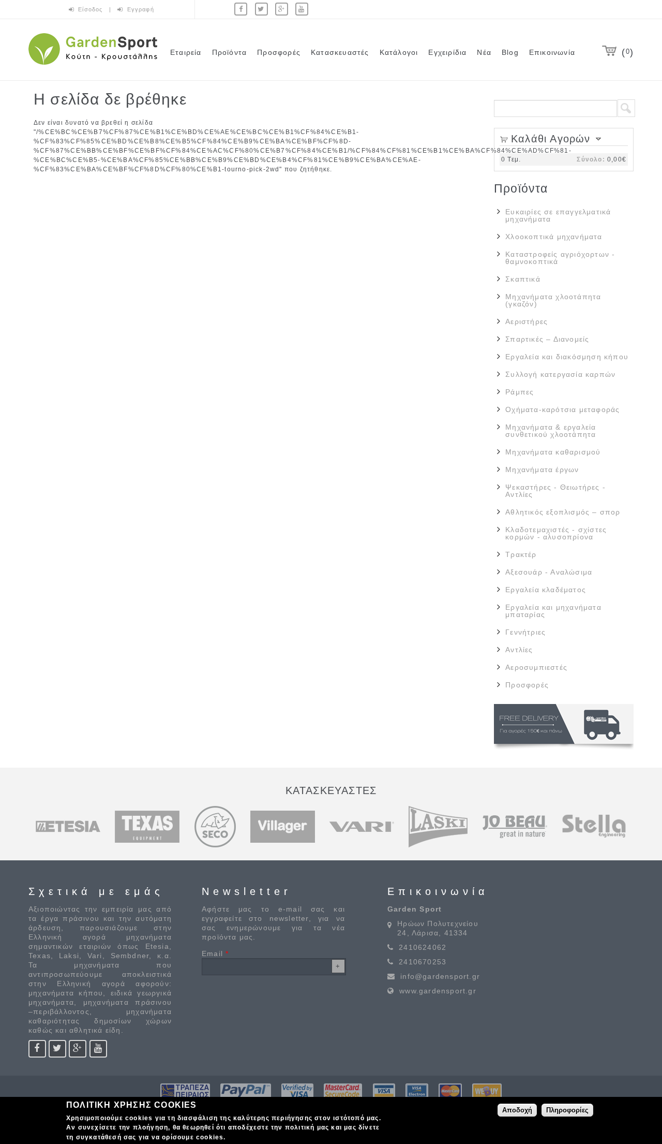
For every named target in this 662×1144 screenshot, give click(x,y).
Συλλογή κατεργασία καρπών (560, 374)
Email (215, 953)
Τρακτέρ (520, 554)
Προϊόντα (229, 52)
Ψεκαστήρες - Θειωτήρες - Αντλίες (555, 490)
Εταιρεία (186, 52)
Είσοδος (91, 9)
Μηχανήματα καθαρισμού (552, 452)
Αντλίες (519, 650)
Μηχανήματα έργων (542, 469)
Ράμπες (519, 392)
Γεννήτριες (525, 632)
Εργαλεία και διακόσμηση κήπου (566, 357)
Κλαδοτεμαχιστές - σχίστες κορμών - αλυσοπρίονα (556, 533)
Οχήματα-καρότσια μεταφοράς (562, 409)
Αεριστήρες (526, 321)
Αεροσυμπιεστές (536, 667)
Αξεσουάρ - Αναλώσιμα (548, 572)
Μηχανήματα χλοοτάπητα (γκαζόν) (553, 300)
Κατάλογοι (399, 52)
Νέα (484, 52)
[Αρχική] (92, 66)
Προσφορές (278, 52)
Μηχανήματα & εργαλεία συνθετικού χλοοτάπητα (550, 430)
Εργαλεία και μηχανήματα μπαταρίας (553, 611)
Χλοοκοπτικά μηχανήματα (553, 236)
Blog (510, 52)
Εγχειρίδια (447, 52)
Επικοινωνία (552, 52)
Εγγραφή (140, 9)
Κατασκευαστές (340, 52)
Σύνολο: (591, 159)
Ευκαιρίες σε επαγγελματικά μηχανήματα (558, 215)
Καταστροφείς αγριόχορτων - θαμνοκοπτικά (560, 258)
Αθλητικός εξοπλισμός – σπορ (562, 512)
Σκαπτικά (522, 279)
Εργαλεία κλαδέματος (545, 589)
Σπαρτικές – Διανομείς (547, 339)
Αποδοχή (517, 1110)
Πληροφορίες (567, 1110)
